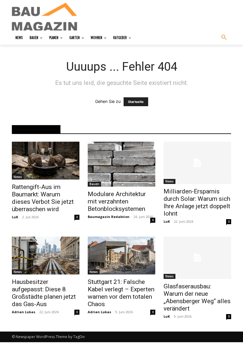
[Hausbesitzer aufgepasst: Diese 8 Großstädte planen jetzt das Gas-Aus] (45, 255)
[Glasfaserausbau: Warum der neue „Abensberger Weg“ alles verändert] (197, 258)
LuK (15, 217)
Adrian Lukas (23, 312)
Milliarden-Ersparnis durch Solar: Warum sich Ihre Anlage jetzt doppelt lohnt (197, 202)
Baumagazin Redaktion (109, 216)
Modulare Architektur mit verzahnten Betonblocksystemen (117, 201)
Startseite (136, 102)
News (18, 177)
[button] (224, 37)
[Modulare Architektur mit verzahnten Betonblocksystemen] (121, 164)
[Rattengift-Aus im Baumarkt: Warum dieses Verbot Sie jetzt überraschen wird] (45, 160)
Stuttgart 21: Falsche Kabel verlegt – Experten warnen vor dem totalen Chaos (121, 293)
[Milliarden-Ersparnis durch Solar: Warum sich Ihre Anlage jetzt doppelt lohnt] (197, 163)
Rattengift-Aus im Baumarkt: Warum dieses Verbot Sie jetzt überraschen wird (43, 198)
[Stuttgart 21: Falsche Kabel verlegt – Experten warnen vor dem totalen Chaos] (121, 255)
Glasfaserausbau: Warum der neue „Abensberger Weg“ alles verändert (197, 297)
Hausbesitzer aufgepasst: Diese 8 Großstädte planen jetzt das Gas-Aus (44, 293)
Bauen (94, 184)
